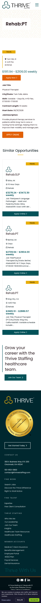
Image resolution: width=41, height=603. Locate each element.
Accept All (34, 600)
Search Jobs (10, 484)
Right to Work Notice (13, 491)
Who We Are (10, 518)
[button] (15, 377)
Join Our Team (11, 525)
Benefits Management (14, 550)
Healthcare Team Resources (17, 531)
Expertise (8, 503)
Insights (8, 528)
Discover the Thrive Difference (18, 488)
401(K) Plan (9, 557)
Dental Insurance (12, 563)
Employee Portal (12, 553)
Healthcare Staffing (13, 535)
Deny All (20, 600)
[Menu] (37, 5)
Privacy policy (6, 600)
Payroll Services (11, 560)
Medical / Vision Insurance (16, 547)
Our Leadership (11, 522)
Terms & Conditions (23, 589)
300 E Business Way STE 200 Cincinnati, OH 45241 (17, 463)
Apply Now (11, 77)
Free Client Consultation (15, 506)
